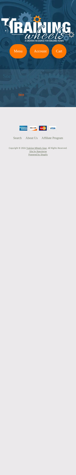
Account (40, 51)
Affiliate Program (52, 138)
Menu (18, 51)
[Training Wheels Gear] (38, 41)
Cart (59, 51)
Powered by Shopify (38, 155)
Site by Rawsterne (38, 151)
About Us (32, 138)
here (21, 94)
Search (17, 138)
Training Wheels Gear (36, 148)
